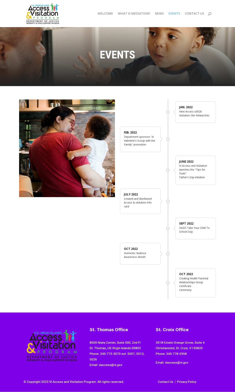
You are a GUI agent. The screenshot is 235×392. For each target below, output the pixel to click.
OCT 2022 (131, 249)
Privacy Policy (186, 382)
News (159, 14)
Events (174, 14)
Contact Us (194, 14)
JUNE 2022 (186, 162)
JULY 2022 (131, 194)
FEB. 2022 (130, 132)
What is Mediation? (134, 14)
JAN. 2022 (186, 107)
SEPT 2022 (186, 223)
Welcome (105, 14)
